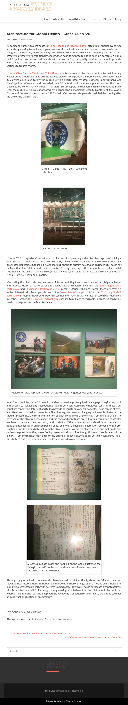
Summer (39, 619)
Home (46, 19)
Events (94, 19)
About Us (58, 19)
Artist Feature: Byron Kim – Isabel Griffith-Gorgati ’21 (38, 633)
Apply (118, 19)
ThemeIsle (78, 690)
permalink (67, 619)
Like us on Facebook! (57, 665)
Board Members (77, 19)
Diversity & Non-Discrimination (64, 701)
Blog (106, 19)
